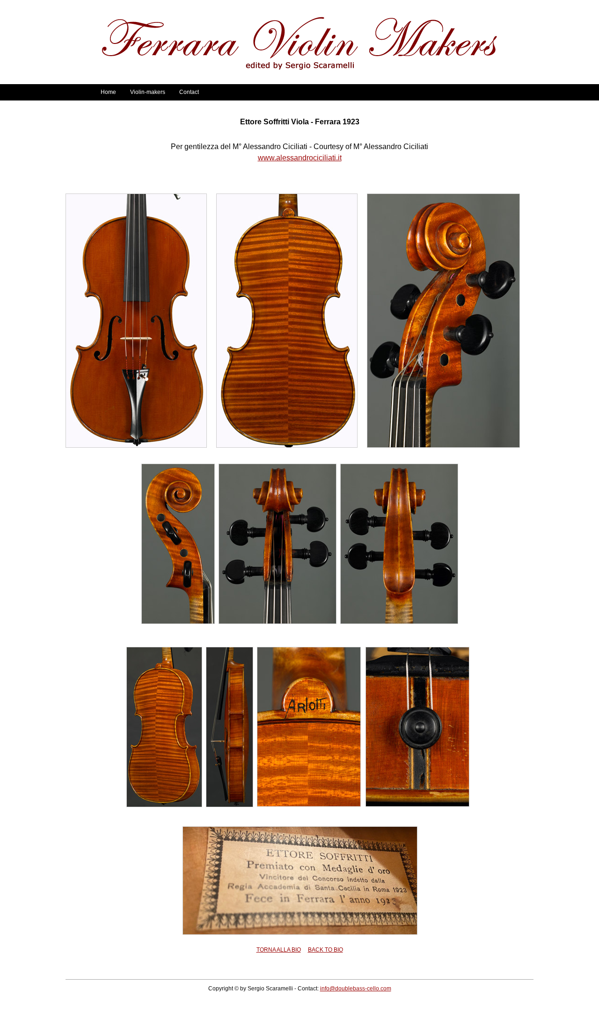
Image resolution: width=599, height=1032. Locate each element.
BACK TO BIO (325, 949)
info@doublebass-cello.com (355, 988)
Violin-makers (147, 92)
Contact (189, 92)
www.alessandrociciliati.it (300, 158)
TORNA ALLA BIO (278, 949)
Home (108, 92)
